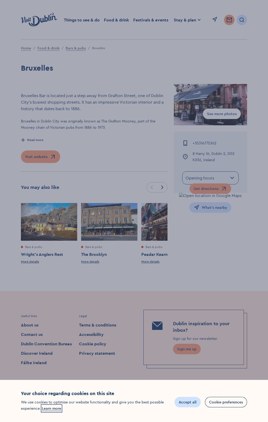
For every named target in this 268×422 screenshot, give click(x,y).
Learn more (51, 408)
